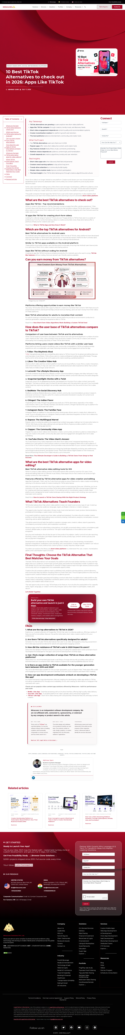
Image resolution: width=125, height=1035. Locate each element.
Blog (102, 963)
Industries (52, 7)
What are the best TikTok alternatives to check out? (13, 127)
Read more (14, 825)
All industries (61, 985)
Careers (60, 943)
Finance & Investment (86, 936)
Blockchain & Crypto (86, 938)
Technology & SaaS (63, 965)
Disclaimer (63, 1000)
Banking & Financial (64, 975)
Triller (27, 354)
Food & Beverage (63, 960)
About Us (60, 928)
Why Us (60, 933)
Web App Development (109, 931)
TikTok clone (86, 753)
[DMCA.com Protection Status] (7, 953)
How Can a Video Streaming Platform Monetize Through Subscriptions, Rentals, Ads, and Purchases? (99, 818)
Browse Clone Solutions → (44, 855)
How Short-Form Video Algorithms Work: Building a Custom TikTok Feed (60, 322)
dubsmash (45, 753)
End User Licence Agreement (52, 998)
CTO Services (105, 946)
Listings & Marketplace (86, 943)
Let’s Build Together (32, 592)
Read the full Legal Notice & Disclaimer (24, 1019)
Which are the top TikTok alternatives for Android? (13, 134)
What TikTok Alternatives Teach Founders (12, 161)
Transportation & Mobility (65, 980)
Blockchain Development (109, 941)
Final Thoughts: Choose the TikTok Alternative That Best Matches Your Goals (13, 168)
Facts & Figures (62, 936)
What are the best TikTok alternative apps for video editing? (14, 155)
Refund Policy (80, 998)
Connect (9, 177)
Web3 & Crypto (62, 968)
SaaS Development (107, 938)
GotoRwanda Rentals (86, 982)
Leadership (61, 931)
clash (39, 753)
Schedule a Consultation (109, 973)
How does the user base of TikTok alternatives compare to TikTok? (13, 147)
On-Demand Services (86, 928)
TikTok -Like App (34, 695)
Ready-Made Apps (14, 66)
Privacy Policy (91, 998)
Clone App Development (109, 936)
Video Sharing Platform (103, 814)
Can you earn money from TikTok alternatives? (13, 140)
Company (69, 7)
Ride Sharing (83, 933)
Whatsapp (23, 900)
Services (43, 7)
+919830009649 (49, 891)
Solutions (35, 7)
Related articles (11, 179)
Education (82, 948)
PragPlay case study (86, 968)
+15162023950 (16, 891)
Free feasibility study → (115, 2)
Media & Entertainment (65, 963)
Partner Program (106, 970)
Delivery (82, 931)
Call (17, 900)
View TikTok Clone (87, 605)
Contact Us (61, 946)
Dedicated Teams (106, 943)
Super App (82, 951)
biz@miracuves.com (18, 887)
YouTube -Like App (35, 693)
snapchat (61, 753)
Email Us (26, 896)
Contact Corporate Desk (38, 896)
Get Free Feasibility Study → (16, 855)
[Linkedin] (33, 777)
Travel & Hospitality (63, 973)
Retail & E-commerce (64, 970)
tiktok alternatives (75, 753)
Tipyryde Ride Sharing (86, 973)
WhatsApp (53, 2)
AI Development (106, 933)
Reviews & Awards (63, 941)
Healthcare (61, 978)
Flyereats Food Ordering (87, 970)
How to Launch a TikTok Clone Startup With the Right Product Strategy (60, 497)
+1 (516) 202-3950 (78, 2)
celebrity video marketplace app (30, 815)
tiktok (66, 753)
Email (29, 900)
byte (30, 753)
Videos (103, 968)
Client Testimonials (63, 938)
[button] (85, 7)
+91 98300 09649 (64, 2)
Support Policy (69, 998)
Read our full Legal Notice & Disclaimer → (44, 740)
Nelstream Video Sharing (87, 979)
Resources (78, 7)
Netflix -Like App (34, 692)
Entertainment (84, 941)
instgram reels (52, 753)
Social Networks (84, 946)
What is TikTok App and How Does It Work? (49, 225)
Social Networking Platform (34, 66)
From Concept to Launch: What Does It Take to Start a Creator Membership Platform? (61, 819)
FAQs (8, 174)
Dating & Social (62, 983)
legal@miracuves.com (56, 1019)
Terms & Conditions (34, 998)
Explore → (82, 953)
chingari (34, 753)
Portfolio (60, 7)
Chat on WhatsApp (73, 605)
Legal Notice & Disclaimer (56, 1007)
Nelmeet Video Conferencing (84, 976)
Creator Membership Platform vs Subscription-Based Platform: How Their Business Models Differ (24, 819)
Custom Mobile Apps (108, 928)
